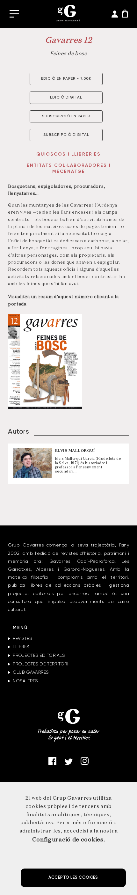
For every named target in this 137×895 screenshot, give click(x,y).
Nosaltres (25, 681)
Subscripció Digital (66, 135)
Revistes (22, 638)
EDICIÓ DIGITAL (66, 97)
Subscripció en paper (66, 116)
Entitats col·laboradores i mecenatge (69, 168)
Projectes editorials (39, 655)
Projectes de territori (40, 664)
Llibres (21, 647)
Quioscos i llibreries (68, 154)
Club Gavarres (31, 672)
